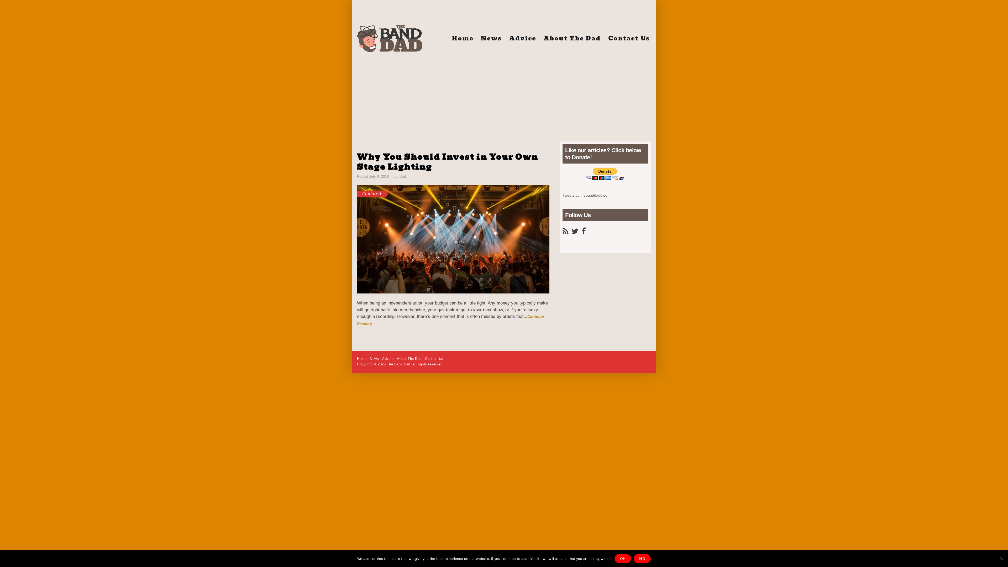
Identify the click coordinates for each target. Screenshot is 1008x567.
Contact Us (629, 38)
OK (623, 558)
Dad (403, 176)
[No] (1001, 558)
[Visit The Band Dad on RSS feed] (566, 232)
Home (463, 38)
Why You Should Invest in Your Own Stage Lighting (447, 161)
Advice (522, 38)
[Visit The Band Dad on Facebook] (583, 232)
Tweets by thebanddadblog (585, 195)
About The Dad (572, 38)
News (491, 38)
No (642, 558)
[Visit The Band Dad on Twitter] (575, 232)
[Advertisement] (504, 94)
